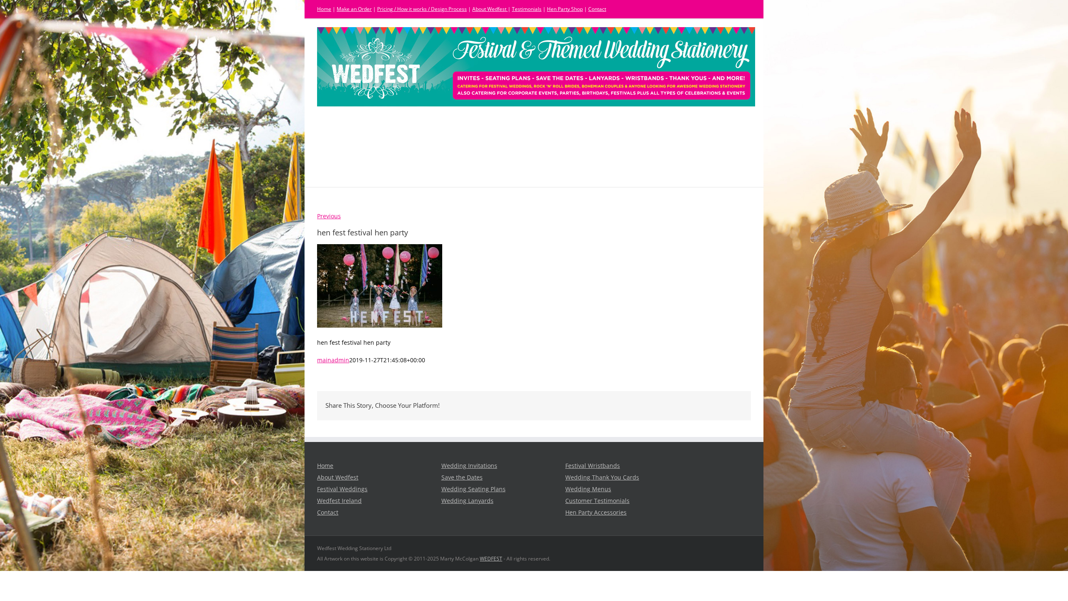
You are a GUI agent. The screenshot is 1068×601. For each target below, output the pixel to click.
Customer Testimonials (597, 501)
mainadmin (333, 360)
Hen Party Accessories (596, 512)
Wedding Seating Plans (473, 489)
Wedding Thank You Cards (602, 477)
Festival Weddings (342, 489)
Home (324, 9)
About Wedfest (490, 9)
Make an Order (354, 9)
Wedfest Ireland (339, 501)
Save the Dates (462, 477)
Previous (329, 216)
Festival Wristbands (592, 466)
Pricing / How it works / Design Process (422, 9)
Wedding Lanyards (467, 501)
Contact (597, 9)
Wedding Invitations (469, 466)
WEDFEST (491, 558)
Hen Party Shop (565, 9)
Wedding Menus (588, 489)
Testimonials (527, 9)
